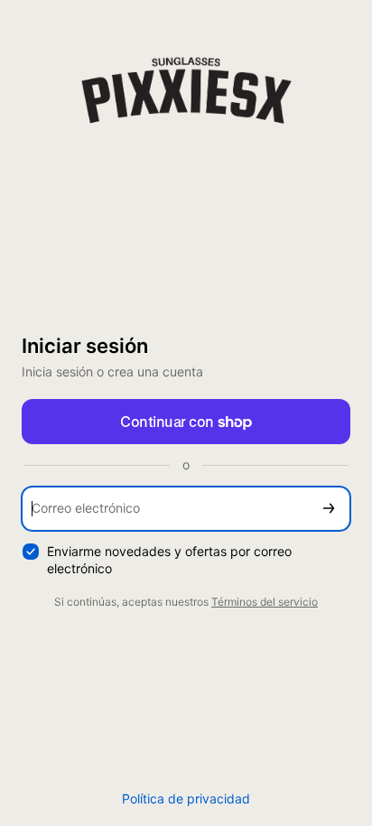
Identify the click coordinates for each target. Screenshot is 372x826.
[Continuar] (328, 508)
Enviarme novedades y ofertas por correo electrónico (169, 559)
